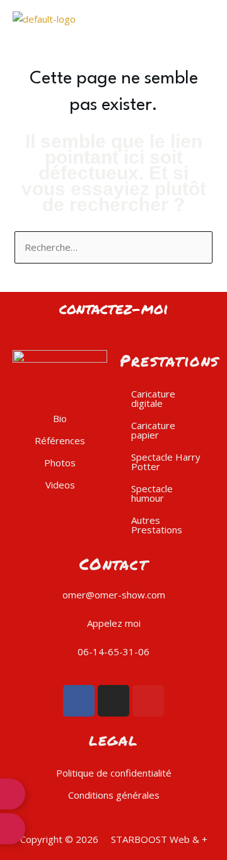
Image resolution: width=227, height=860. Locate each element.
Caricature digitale (153, 398)
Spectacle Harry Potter (166, 462)
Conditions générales (114, 795)
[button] (170, 18)
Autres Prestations (156, 525)
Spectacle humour (152, 493)
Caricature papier (153, 430)
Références (60, 440)
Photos (60, 462)
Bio (60, 418)
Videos (60, 484)
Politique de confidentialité (114, 772)
